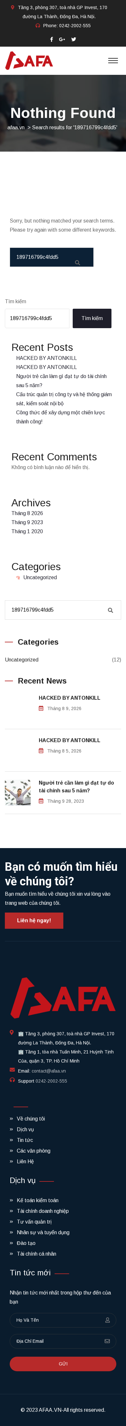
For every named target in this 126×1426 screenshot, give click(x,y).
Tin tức (25, 1140)
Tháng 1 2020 (27, 531)
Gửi (63, 1363)
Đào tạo (26, 1243)
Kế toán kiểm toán (37, 1200)
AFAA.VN (50, 1410)
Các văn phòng (33, 1151)
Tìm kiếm (15, 301)
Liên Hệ (25, 1161)
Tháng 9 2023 (27, 522)
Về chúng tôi (31, 1118)
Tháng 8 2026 (27, 513)
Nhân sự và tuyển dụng (43, 1232)
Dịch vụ (25, 1129)
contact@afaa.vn (49, 1071)
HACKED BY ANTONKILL (46, 358)
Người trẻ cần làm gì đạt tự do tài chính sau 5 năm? (76, 786)
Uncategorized (40, 577)
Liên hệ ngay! (34, 920)
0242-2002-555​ (75, 25)
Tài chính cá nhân (36, 1254)
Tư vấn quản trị (34, 1222)
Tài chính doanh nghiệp (43, 1211)
